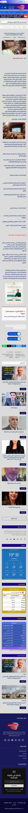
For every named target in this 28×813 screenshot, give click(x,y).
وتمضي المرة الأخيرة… (14, 507)
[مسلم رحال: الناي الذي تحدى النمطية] (14, 423)
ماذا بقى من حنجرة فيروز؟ (14, 483)
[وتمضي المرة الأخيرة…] (14, 498)
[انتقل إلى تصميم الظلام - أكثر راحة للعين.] (2, 7)
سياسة (12, 12)
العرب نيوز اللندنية (22, 751)
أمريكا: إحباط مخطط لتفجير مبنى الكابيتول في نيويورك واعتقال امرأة (14, 704)
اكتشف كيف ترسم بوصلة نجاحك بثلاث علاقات (15, 326)
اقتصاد (6, 12)
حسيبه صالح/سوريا (18, 58)
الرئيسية (25, 12)
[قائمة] (5, 7)
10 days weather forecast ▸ (14, 578)
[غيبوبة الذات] (14, 399)
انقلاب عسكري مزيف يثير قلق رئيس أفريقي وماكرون (7, 355)
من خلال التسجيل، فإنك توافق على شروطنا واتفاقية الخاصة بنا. (13, 790)
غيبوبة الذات (14, 408)
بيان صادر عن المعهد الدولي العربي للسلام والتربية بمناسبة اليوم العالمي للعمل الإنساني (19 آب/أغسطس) (14, 457)
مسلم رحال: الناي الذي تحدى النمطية (14, 432)
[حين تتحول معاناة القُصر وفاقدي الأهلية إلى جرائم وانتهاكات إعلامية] (14, 373)
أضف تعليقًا (14, 519)
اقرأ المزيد (23, 389)
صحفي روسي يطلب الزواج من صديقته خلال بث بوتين (20, 355)
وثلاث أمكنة (16, 328)
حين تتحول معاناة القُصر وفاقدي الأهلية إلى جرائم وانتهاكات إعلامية (14, 383)
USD (21, 650)
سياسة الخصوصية (22, 756)
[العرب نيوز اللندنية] (21, 7)
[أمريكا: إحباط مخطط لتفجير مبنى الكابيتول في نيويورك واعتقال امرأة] (14, 692)
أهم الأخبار (18, 12)
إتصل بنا (24, 758)
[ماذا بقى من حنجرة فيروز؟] (14, 474)
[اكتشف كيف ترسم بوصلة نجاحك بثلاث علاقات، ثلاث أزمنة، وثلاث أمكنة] (14, 54)
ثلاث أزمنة (23, 328)
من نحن (24, 753)
